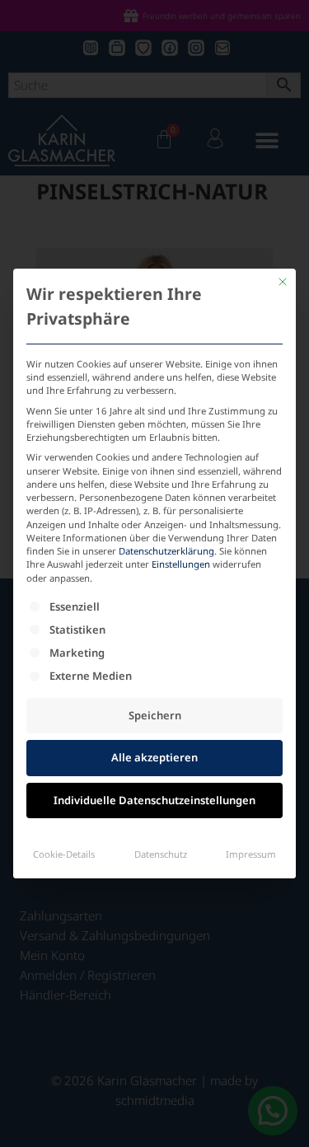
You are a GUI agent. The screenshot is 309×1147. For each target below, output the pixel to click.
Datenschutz (160, 854)
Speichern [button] (155, 715)
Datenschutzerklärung (166, 551)
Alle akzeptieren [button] (154, 757)
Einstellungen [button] (181, 564)
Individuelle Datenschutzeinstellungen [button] (154, 800)
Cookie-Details (64, 854)
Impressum (251, 854)
